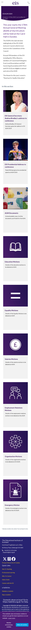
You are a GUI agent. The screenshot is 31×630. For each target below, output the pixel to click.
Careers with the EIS (8, 583)
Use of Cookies (15, 563)
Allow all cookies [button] (22, 624)
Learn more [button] (11, 618)
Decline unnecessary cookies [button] (9, 625)
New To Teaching (7, 569)
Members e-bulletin (7, 591)
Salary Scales (6, 579)
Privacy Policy (6, 563)
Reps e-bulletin (6, 594)
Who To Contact (6, 576)
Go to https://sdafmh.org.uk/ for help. (15, 601)
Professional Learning (8, 572)
